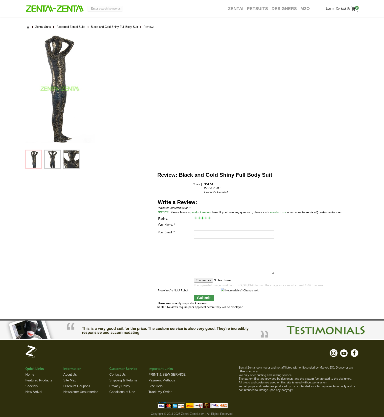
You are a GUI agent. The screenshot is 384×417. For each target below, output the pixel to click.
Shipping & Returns (123, 380)
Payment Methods (161, 380)
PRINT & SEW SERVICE (167, 374)
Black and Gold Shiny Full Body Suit (114, 26)
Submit (204, 298)
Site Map (69, 380)
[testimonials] (192, 329)
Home (29, 374)
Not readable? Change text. (242, 290)
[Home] (28, 27)
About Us (70, 374)
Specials (31, 386)
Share (196, 184)
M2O (305, 8)
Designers (284, 8)
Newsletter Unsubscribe (80, 392)
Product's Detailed (216, 192)
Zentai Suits (43, 26)
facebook (354, 353)
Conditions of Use (122, 392)
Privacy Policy (119, 386)
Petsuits (257, 8)
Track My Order (160, 392)
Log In (330, 8)
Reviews (149, 26)
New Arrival (33, 392)
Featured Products (38, 380)
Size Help (155, 386)
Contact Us (342, 8)
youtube (344, 353)
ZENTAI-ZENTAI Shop (54, 8)
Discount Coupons (76, 386)
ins (334, 353)
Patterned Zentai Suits (70, 26)
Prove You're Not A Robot (174, 290)
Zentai (235, 8)
